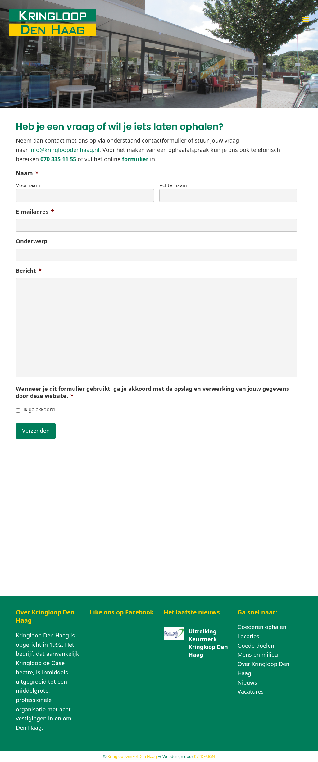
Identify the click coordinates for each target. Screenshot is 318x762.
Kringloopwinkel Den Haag (132, 756)
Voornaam (28, 185)
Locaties (248, 636)
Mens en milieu (258, 654)
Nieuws (247, 682)
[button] (305, 19)
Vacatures (251, 691)
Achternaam (174, 185)
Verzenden (36, 430)
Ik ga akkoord (39, 409)
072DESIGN (204, 756)
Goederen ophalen (262, 627)
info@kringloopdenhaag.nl (64, 149)
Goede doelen (256, 645)
